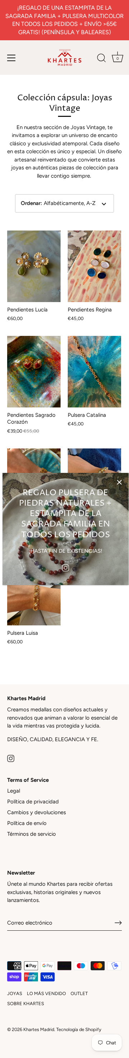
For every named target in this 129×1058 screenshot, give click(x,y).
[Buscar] (101, 59)
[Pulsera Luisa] (34, 589)
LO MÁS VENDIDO (46, 993)
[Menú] (11, 58)
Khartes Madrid (38, 1029)
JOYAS (14, 993)
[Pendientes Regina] (94, 266)
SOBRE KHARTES (25, 1003)
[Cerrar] (119, 482)
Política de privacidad (33, 801)
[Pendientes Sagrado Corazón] (34, 371)
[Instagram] (65, 567)
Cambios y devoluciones (36, 812)
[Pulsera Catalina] (94, 371)
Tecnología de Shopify (78, 1029)
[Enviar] (118, 922)
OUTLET (79, 993)
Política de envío (27, 823)
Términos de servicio (31, 834)
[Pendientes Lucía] (34, 266)
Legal (13, 791)
